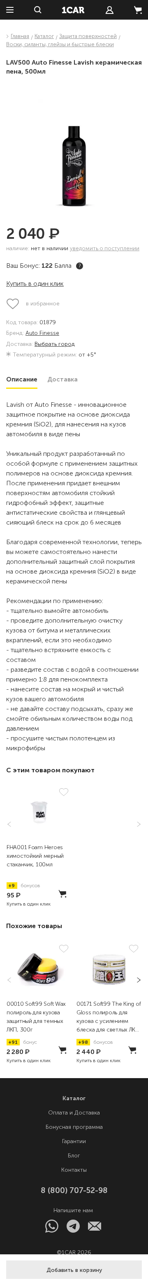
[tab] (21, 379)
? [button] (80, 266)
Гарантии (74, 1141)
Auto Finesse (42, 333)
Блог (74, 1155)
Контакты (74, 1169)
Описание (21, 379)
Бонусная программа (74, 1127)
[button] (74, 1269)
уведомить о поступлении (104, 248)
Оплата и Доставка (74, 1112)
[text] (109, 10)
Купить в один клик (35, 283)
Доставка (62, 379)
